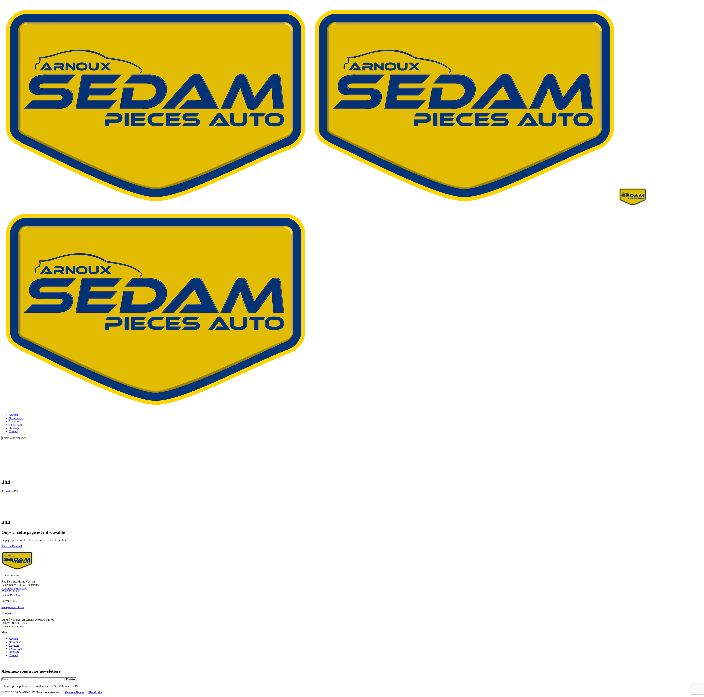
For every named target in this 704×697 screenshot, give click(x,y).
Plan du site (95, 692)
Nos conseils (16, 642)
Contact (13, 655)
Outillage (14, 651)
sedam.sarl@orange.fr (14, 588)
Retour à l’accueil (11, 546)
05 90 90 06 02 (12, 594)
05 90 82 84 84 (10, 591)
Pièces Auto (16, 648)
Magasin (14, 645)
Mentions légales (74, 692)
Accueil (5, 491)
